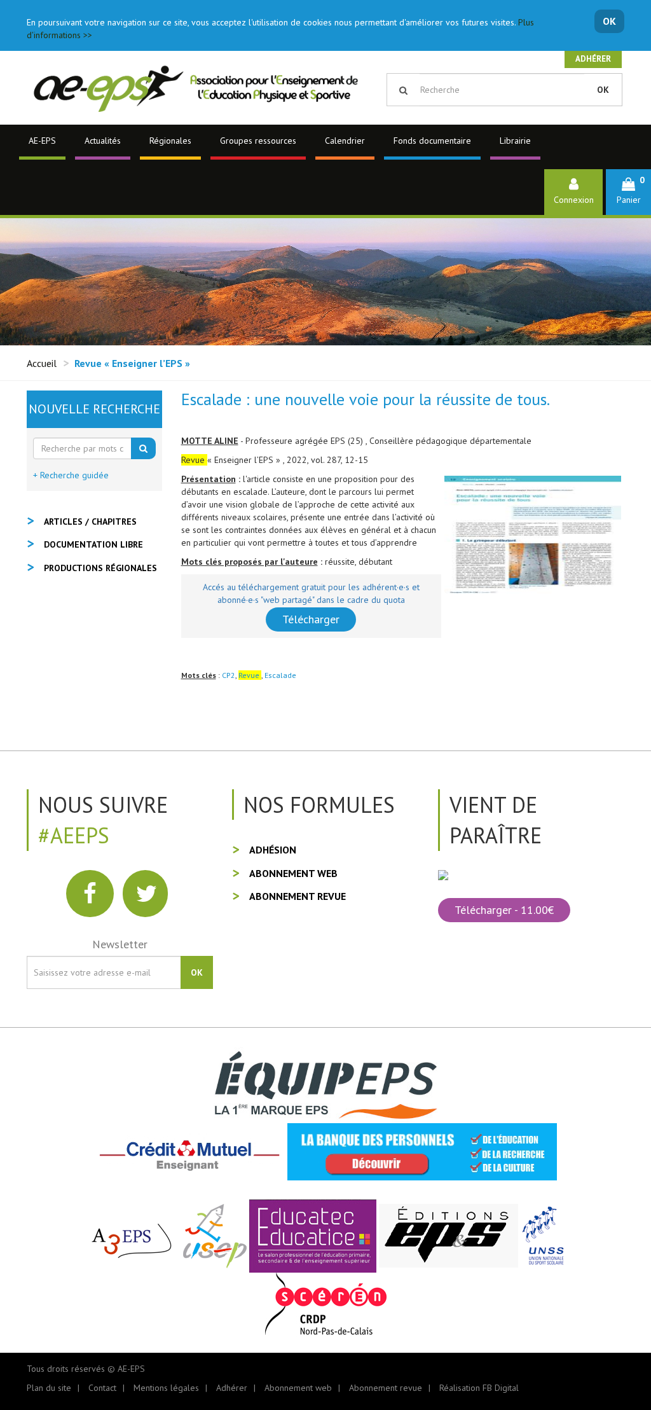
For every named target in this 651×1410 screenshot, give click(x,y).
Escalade (280, 675)
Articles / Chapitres (90, 521)
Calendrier (345, 140)
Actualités (103, 140)
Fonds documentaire (432, 140)
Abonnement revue (297, 896)
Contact (102, 1387)
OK (609, 21)
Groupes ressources (258, 140)
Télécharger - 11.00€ (504, 909)
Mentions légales (166, 1387)
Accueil (42, 363)
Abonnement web (293, 873)
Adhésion (272, 849)
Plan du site (49, 1387)
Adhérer (593, 58)
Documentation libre (93, 544)
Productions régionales (100, 568)
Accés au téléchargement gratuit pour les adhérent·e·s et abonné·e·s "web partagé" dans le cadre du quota (311, 593)
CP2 (228, 675)
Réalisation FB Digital (479, 1387)
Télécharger (310, 619)
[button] (628, 192)
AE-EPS (42, 140)
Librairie (515, 140)
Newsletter (119, 944)
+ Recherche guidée (71, 475)
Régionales (170, 140)
